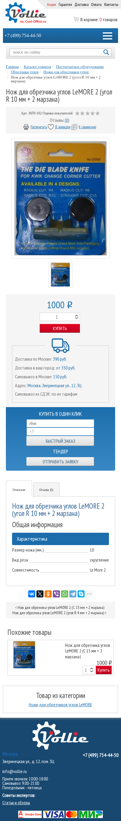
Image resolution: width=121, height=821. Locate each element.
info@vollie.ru (14, 771)
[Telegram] (72, 593)
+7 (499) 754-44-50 (22, 35)
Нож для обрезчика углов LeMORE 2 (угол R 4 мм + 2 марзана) (58, 612)
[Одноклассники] (48, 593)
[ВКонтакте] (31, 593)
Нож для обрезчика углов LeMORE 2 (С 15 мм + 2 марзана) (61, 607)
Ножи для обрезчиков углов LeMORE (60, 704)
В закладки (62, 126)
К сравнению (87, 126)
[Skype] (81, 593)
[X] (39, 593)
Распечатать (39, 126)
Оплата (96, 4)
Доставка (82, 4)
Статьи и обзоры (16, 802)
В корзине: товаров (98, 19)
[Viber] (56, 593)
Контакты (111, 4)
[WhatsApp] (64, 593)
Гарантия (65, 4)
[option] (60, 657)
